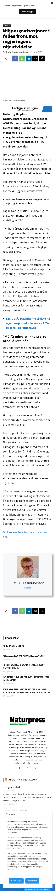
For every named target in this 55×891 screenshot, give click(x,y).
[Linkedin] (29, 58)
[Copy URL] (42, 58)
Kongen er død (11, 787)
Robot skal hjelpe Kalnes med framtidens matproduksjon (24, 666)
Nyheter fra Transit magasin (22, 780)
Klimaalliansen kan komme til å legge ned (24, 656)
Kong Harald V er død (13, 646)
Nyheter (7, 26)
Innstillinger (32, 881)
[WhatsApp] (22, 58)
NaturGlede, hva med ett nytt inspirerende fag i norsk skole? (26, 678)
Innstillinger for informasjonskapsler (37, 889)
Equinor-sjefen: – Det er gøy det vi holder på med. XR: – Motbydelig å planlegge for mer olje (26, 691)
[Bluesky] (35, 768)
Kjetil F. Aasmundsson (27, 583)
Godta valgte (16, 881)
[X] (28, 768)
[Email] (35, 58)
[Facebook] (15, 58)
